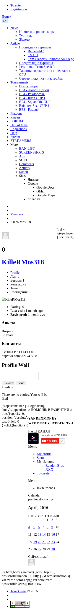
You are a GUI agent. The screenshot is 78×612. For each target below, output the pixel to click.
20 (39, 542)
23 (53, 542)
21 (44, 542)
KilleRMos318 (23, 262)
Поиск (6, 16)
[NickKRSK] (31, 564)
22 (48, 542)
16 (53, 534)
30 (53, 549)
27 (39, 549)
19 (35, 542)
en (4, 20)
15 (48, 534)
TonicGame (18, 591)
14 (44, 534)
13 (39, 534)
